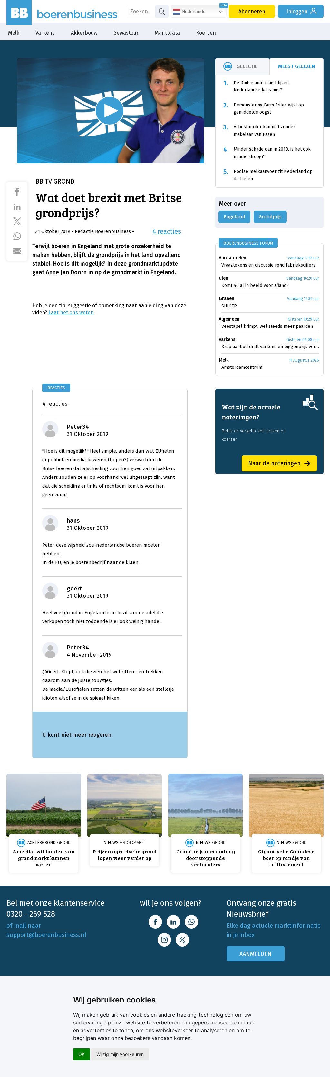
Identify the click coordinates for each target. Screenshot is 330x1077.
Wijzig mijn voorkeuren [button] (120, 1054)
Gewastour (126, 33)
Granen (226, 298)
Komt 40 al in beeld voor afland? (255, 285)
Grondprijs (270, 217)
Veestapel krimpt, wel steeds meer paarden (267, 326)
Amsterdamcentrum (241, 367)
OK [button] (81, 1054)
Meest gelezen (296, 66)
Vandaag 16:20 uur (302, 278)
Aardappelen (232, 258)
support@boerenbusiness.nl (46, 935)
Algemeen (229, 319)
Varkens (45, 33)
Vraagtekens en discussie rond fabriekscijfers (268, 265)
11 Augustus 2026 (304, 360)
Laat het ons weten (71, 312)
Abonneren (251, 11)
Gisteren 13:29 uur (303, 319)
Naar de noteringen (274, 463)
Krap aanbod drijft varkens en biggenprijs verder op (270, 346)
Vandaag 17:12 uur (303, 258)
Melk (13, 33)
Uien (223, 278)
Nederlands (192, 11)
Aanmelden (255, 954)
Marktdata (167, 33)
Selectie (247, 66)
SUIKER (229, 306)
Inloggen (296, 11)
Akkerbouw (84, 33)
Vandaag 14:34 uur (303, 299)
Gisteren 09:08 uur (302, 339)
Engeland (234, 217)
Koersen (206, 33)
